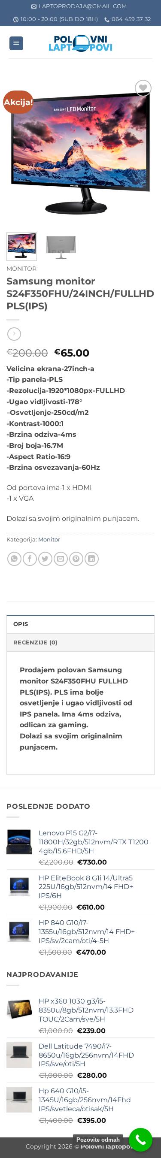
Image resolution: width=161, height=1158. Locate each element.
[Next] (141, 151)
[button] (16, 43)
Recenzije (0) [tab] (35, 642)
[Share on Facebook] (30, 559)
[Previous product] (14, 334)
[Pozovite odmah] (140, 1140)
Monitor (21, 268)
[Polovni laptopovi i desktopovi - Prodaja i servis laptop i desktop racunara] (80, 43)
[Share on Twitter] (45, 559)
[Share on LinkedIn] (92, 559)
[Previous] (20, 151)
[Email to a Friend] (61, 559)
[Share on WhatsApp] (14, 559)
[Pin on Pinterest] (76, 559)
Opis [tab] (20, 624)
